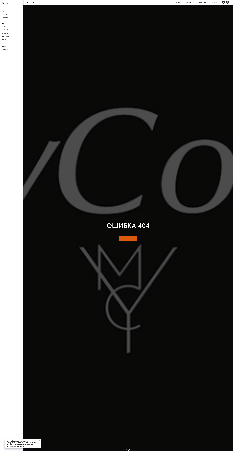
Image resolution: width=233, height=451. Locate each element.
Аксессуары (5, 46)
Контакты (214, 2)
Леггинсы (5, 29)
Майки (5, 14)
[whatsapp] (227, 2)
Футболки (5, 17)
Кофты (4, 19)
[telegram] (223, 2)
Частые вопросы (203, 2)
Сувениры (5, 49)
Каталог (178, 2)
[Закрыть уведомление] (40, 440)
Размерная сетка (189, 2)
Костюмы (5, 33)
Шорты (5, 26)
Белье (3, 43)
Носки (4, 39)
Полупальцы (6, 36)
